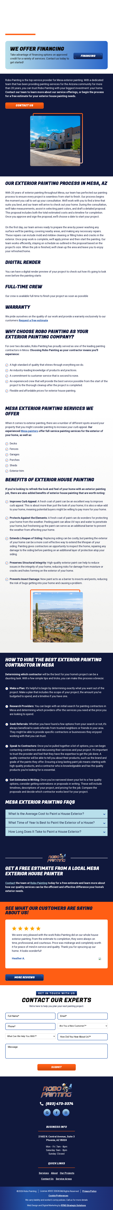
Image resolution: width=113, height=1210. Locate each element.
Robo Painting (38, 883)
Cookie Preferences (58, 1195)
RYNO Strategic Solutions (73, 1205)
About (54, 1173)
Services (44, 1173)
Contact (10, 883)
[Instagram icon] (65, 1112)
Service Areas (64, 1178)
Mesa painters (29, 431)
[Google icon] (47, 1112)
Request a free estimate (33, 320)
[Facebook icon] (56, 1112)
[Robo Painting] (56, 1090)
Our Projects (67, 1173)
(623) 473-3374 (59, 1104)
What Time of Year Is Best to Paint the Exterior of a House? (51, 822)
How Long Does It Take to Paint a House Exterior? (44, 831)
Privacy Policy (89, 1191)
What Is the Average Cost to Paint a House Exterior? (46, 814)
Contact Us (24, 106)
